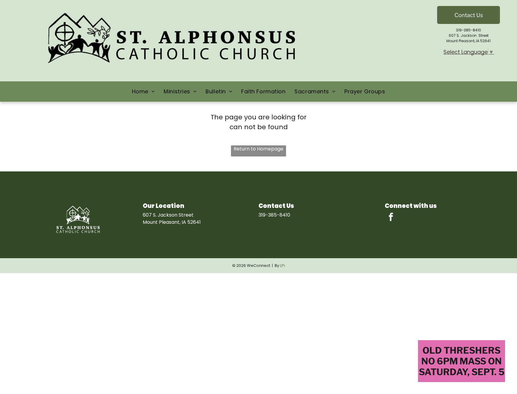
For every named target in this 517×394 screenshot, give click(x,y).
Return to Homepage (258, 148)
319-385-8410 (468, 30)
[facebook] (391, 217)
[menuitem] (143, 91)
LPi (282, 265)
